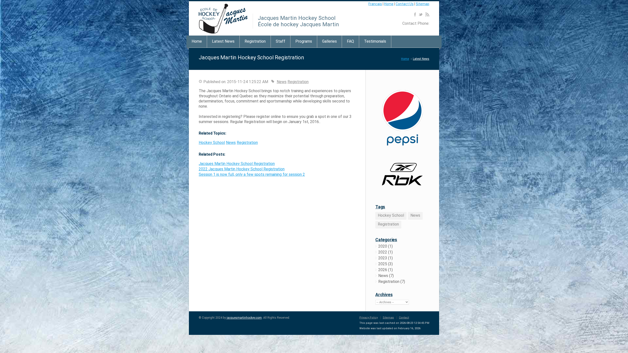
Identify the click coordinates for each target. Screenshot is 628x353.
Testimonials (375, 41)
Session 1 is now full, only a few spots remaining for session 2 (252, 174)
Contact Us (405, 4)
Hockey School (212, 142)
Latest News (223, 41)
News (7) (386, 275)
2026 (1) (385, 269)
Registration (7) (391, 281)
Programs (303, 41)
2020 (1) (385, 246)
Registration (255, 41)
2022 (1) (385, 252)
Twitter (420, 14)
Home (388, 4)
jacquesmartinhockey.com (244, 317)
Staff (280, 41)
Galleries (329, 41)
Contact (404, 317)
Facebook (415, 14)
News (282, 81)
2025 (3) (385, 264)
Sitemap (422, 4)
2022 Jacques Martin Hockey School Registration (242, 169)
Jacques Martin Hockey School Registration (237, 163)
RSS (427, 14)
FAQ (350, 41)
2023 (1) (385, 258)
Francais (375, 4)
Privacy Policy (368, 317)
